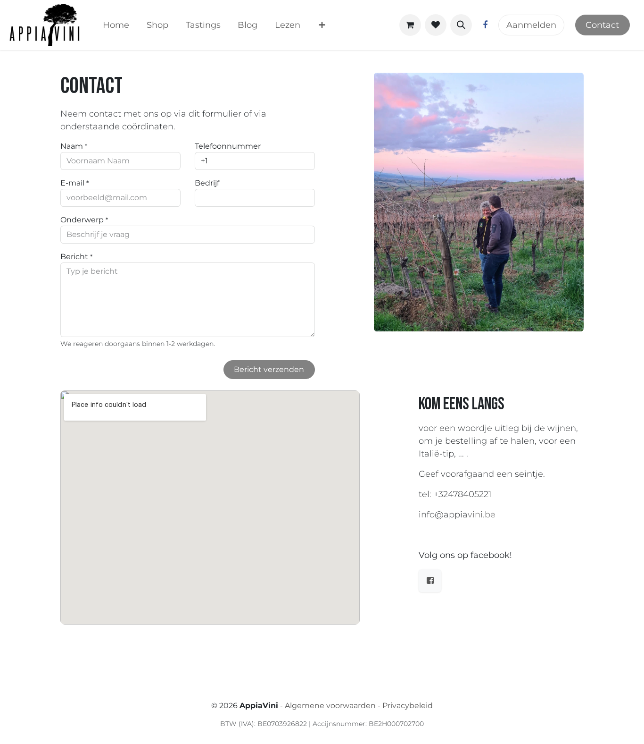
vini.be (481, 514)
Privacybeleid (407, 705)
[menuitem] (116, 25)
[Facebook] (485, 25)
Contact (602, 25)
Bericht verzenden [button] (269, 369)
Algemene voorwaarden (330, 705)
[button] (461, 25)
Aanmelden (531, 25)
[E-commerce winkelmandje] (410, 25)
